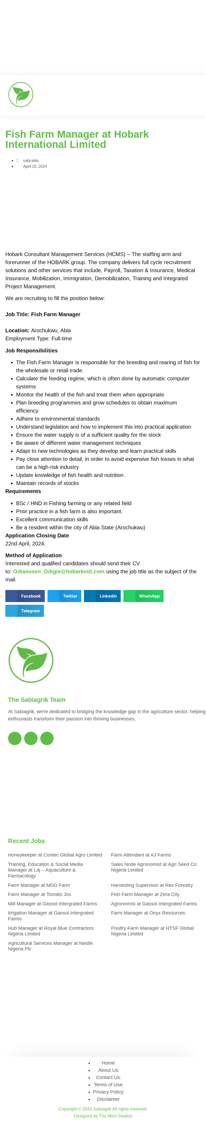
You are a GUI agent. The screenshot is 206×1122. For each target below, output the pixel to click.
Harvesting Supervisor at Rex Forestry (152, 885)
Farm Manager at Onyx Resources (148, 913)
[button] (191, 95)
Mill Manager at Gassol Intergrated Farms (52, 903)
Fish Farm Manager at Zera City (145, 894)
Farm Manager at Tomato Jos (39, 894)
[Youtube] (47, 738)
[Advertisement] (103, 37)
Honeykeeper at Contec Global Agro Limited (55, 855)
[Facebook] (14, 738)
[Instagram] (31, 738)
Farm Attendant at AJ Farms (141, 855)
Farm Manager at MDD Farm (39, 885)
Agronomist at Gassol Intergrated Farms (154, 903)
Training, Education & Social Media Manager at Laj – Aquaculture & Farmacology (45, 870)
